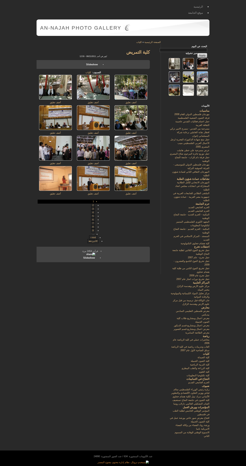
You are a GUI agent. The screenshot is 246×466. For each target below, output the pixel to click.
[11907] (131, 129)
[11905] (93, 98)
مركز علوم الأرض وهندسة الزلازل (193, 286)
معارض (205, 307)
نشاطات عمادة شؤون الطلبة (193, 178)
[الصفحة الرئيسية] (127, 30)
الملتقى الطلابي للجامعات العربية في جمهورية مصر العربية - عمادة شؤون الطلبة (191, 197)
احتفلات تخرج (201, 246)
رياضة (206, 336)
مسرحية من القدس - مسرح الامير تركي (189, 128)
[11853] (55, 129)
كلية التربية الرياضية (199, 364)
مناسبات (204, 110)
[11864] (93, 190)
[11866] (93, 129)
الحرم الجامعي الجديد (198, 207)
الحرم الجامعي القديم (198, 211)
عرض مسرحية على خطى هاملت (193, 150)
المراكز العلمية (201, 282)
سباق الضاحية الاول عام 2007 (194, 350)
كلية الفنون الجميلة (200, 361)
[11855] (131, 159)
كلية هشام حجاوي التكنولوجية (195, 243)
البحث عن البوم (199, 46)
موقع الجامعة (195, 12)
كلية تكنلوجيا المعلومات (198, 375)
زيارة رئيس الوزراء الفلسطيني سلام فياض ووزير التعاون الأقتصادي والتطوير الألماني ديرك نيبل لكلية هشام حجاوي (190, 393)
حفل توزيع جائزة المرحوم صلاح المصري (189, 153)
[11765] (55, 190)
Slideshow (92, 64)
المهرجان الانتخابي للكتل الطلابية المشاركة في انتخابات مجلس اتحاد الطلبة (192, 186)
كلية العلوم (204, 371)
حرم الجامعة (202, 203)
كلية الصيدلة (203, 357)
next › (93, 237)
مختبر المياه (203, 289)
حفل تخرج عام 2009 (199, 275)
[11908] (131, 98)
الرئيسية (198, 6)
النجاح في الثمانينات (197, 378)
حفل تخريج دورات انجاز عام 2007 (192, 279)
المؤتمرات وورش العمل (196, 407)
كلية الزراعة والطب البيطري (195, 368)
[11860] (55, 159)
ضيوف (205, 385)
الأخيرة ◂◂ (93, 241)
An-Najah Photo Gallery (80, 28)
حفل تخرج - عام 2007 (198, 257)
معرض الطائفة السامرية (197, 332)
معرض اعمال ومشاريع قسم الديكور (191, 325)
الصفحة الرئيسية (152, 42)
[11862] (131, 190)
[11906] (55, 98)
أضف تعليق (131, 102)
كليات (139, 42)
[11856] (93, 159)
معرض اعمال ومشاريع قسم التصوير (191, 329)
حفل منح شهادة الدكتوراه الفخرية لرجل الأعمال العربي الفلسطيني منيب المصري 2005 (189, 143)
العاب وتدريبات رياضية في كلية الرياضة (190, 346)
